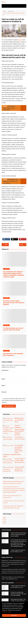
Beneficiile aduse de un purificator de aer (19, 420)
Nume (4, 379)
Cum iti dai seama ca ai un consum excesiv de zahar (14, 501)
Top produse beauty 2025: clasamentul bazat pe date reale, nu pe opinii (13, 507)
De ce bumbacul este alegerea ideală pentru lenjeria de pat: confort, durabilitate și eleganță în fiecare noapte (13, 274)
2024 (4, 521)
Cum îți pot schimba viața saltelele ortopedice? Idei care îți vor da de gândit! (18, 594)
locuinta (20, 39)
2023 (4, 523)
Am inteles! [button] (14, 615)
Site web (4, 392)
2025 (4, 519)
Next (22, 244)
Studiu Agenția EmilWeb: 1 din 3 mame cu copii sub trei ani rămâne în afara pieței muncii (18, 601)
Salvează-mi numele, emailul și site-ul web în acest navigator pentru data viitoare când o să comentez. (13, 400)
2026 (4, 517)
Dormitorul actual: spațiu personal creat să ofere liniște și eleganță (13, 302)
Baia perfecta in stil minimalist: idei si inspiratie (13, 354)
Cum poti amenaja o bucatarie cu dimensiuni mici (19, 468)
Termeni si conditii (6, 612)
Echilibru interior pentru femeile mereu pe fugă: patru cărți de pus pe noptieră (13, 482)
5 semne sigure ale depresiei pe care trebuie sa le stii (12, 496)
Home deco (6, 268)
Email (3, 385)
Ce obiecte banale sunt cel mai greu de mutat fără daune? (13, 329)
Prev (6, 244)
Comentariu (5, 370)
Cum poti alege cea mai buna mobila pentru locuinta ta (20, 460)
